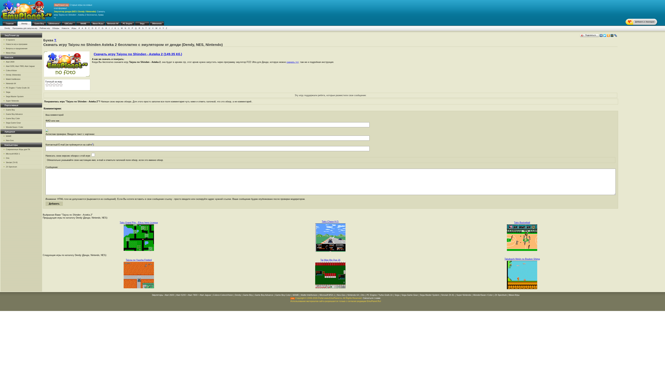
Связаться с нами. (372, 298)
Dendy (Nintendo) (13, 75)
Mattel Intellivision (13, 79)
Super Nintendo (12, 101)
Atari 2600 (10, 62)
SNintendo (157, 24)
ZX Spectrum (11, 167)
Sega (142, 24)
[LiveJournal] (616, 35)
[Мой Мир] (612, 35)
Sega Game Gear (13, 123)
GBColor (69, 24)
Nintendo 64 (112, 24)
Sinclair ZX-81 (12, 162)
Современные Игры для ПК (18, 149)
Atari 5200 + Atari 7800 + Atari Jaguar (193, 295)
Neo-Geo (10, 140)
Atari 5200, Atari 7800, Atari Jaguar (20, 66)
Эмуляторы (157, 295)
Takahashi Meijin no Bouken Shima (522, 259)
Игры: (74, 28)
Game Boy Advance (14, 114)
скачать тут (293, 62)
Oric (8, 158)
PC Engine (127, 24)
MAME (83, 24)
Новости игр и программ (16, 44)
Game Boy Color (13, 118)
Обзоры (55, 28)
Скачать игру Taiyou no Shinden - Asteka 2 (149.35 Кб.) (138, 54)
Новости (65, 28)
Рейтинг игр (45, 28)
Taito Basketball (522, 222)
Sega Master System (15, 96)
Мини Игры (98, 24)
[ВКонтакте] (601, 35)
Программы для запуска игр (24, 28)
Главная (10, 24)
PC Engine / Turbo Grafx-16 (17, 88)
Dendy (24, 24)
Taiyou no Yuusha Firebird (139, 260)
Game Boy (39, 24)
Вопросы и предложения (16, 48)
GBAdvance (53, 24)
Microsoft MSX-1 (13, 154)
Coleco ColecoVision (223, 295)
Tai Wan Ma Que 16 (330, 260)
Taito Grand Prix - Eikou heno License (139, 222)
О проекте (10, 40)
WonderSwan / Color (14, 127)
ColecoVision (11, 70)
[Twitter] (605, 35)
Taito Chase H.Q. (330, 221)
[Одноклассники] (608, 35)
